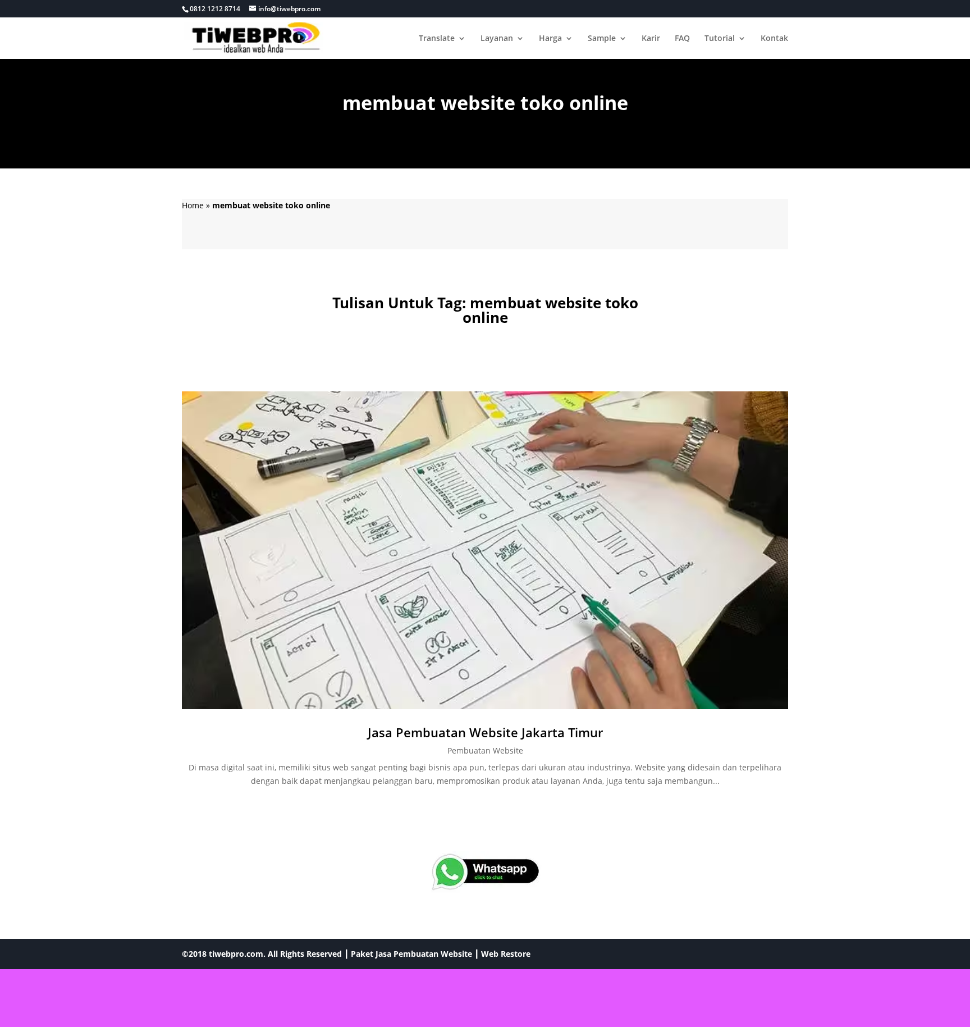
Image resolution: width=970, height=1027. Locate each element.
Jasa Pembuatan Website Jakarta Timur (485, 732)
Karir (651, 38)
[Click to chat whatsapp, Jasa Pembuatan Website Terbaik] (485, 872)
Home (193, 205)
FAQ (682, 38)
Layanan (497, 38)
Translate (437, 38)
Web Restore (505, 953)
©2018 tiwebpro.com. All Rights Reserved (262, 953)
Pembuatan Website (485, 750)
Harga (550, 38)
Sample (602, 38)
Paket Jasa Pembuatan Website (411, 953)
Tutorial (719, 38)
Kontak (774, 38)
